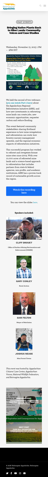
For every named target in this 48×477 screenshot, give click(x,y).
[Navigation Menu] (45, 5)
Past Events (24, 22)
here (35, 202)
